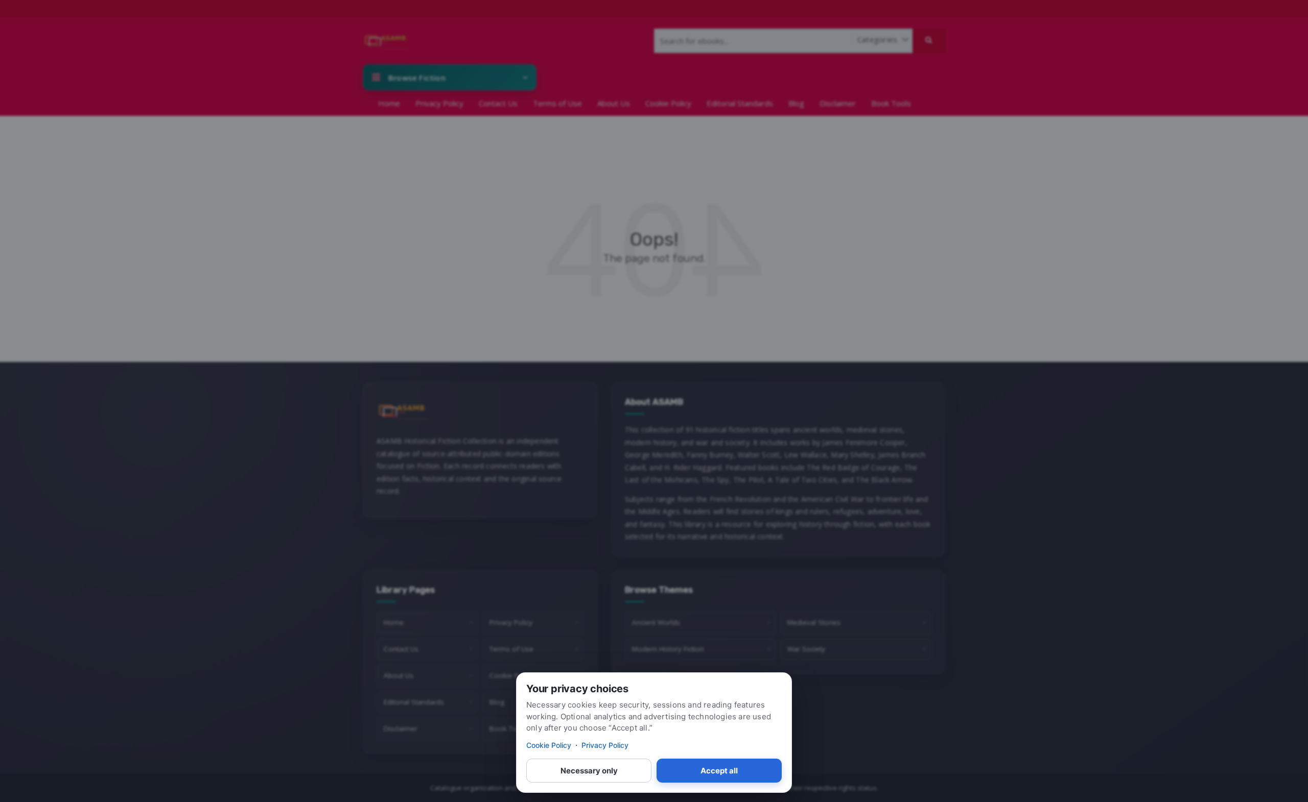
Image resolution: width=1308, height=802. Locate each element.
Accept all (719, 770)
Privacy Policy (604, 745)
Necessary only (589, 770)
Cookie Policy (548, 745)
